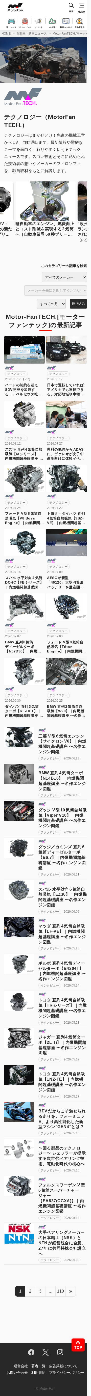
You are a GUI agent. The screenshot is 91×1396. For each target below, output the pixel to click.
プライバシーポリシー (66, 1373)
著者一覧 (38, 1366)
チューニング (25, 27)
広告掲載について (63, 1366)
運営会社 (21, 1366)
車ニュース (11, 27)
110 (60, 1291)
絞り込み (78, 304)
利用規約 (38, 1373)
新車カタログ (66, 27)
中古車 (52, 27)
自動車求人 (80, 27)
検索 (71, 11)
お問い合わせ (17, 1373)
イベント (39, 27)
